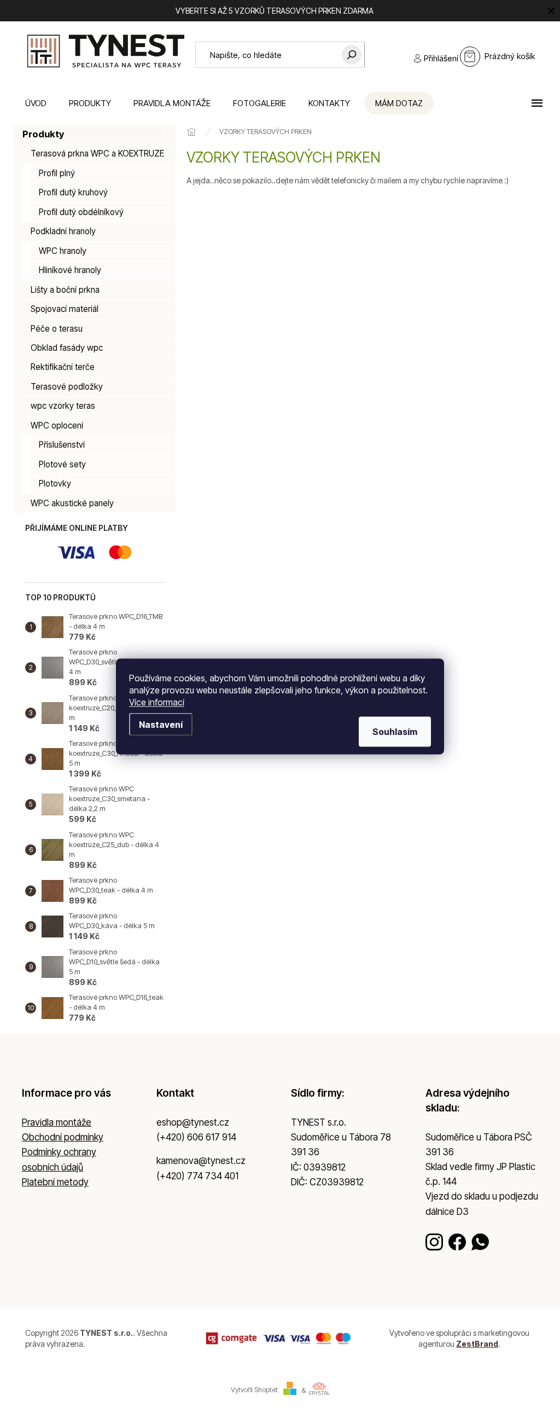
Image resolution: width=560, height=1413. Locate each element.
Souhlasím (394, 731)
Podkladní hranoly (63, 231)
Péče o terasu (57, 328)
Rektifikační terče (63, 367)
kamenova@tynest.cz (201, 1160)
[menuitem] (35, 103)
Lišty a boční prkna (65, 290)
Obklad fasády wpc (67, 348)
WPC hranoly (62, 251)
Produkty (43, 134)
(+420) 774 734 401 (197, 1176)
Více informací (156, 702)
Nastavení (161, 724)
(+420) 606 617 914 (196, 1137)
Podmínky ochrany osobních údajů (59, 1159)
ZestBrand (477, 1343)
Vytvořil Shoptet (254, 1390)
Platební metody (55, 1182)
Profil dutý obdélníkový (81, 212)
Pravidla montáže (56, 1122)
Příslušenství (62, 444)
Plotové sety (62, 464)
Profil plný (57, 173)
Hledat (351, 55)
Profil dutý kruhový (73, 192)
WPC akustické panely (72, 503)
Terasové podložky (67, 386)
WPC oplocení (57, 425)
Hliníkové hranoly (70, 270)
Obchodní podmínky (62, 1137)
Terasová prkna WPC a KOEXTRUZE (97, 153)
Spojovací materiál (64, 309)
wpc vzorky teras (63, 406)
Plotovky (55, 483)
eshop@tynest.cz (192, 1122)
